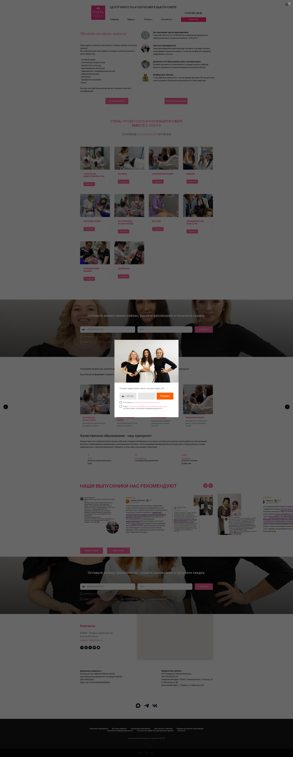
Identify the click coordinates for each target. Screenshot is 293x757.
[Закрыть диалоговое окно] (289, 3)
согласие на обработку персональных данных (146, 406)
